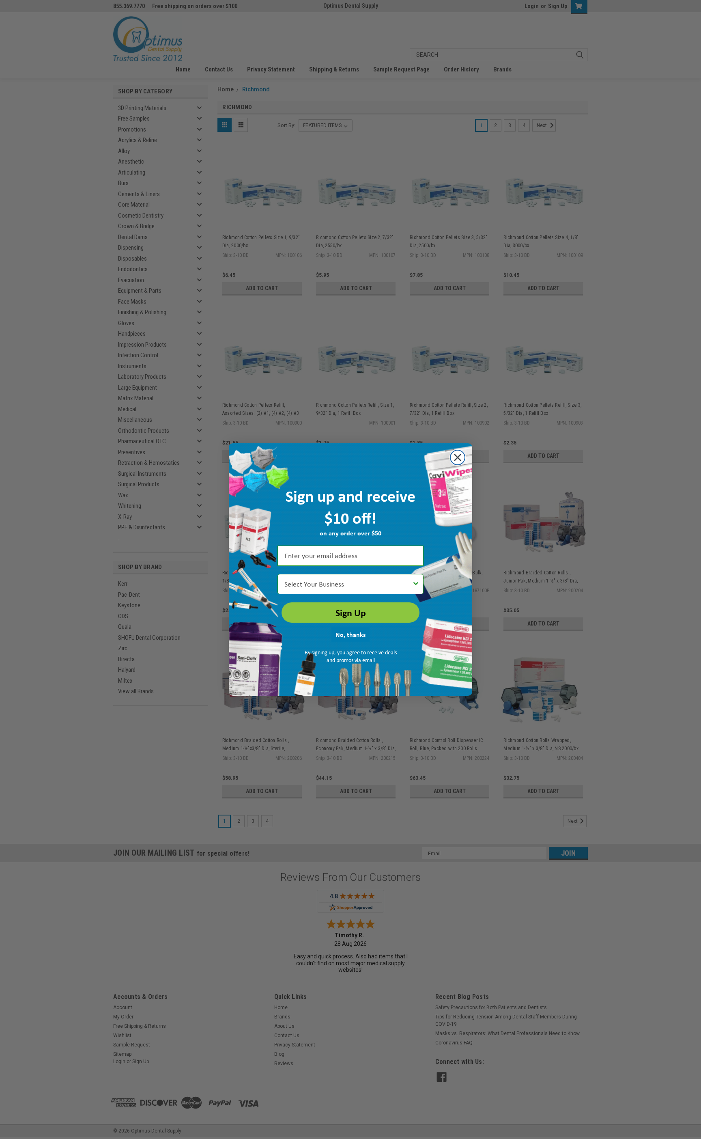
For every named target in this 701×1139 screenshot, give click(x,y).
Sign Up (350, 612)
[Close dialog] (457, 457)
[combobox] (348, 584)
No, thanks (350, 634)
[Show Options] (416, 584)
